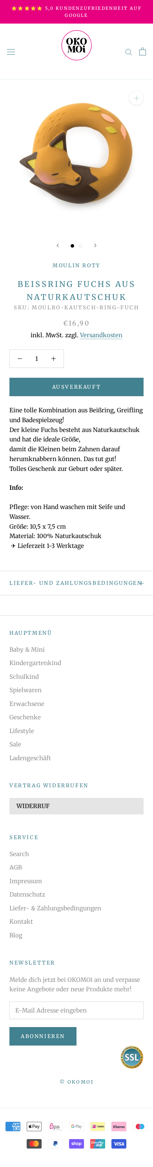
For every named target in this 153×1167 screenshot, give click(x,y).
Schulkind (24, 676)
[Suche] (128, 51)
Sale (15, 744)
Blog (15, 935)
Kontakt (21, 921)
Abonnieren (43, 1036)
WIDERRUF (32, 806)
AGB (15, 867)
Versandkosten (101, 335)
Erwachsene (26, 704)
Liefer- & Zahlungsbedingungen (55, 908)
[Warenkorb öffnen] (142, 51)
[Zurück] (57, 245)
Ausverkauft (76, 387)
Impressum (25, 881)
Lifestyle (21, 731)
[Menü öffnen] (11, 51)
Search (19, 854)
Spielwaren (25, 690)
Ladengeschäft (30, 758)
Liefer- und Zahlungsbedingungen (75, 583)
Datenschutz (27, 894)
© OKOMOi (76, 1082)
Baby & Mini (27, 649)
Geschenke (25, 717)
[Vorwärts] (95, 245)
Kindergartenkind (35, 663)
